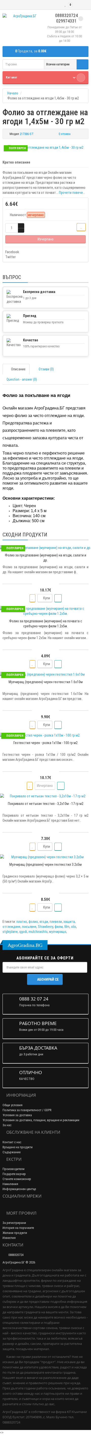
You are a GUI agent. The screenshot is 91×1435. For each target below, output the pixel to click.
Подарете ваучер (14, 1174)
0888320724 (66, 15)
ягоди (43, 922)
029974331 (66, 21)
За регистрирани (14, 1223)
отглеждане (11, 927)
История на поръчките (18, 1228)
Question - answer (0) (22, 379)
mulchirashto (38, 932)
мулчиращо (57, 932)
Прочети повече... (72, 193)
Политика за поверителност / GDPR (27, 1110)
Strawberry (45, 927)
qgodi (23, 932)
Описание (18, 369)
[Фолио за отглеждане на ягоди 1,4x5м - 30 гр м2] (45, 147)
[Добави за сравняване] (58, 598)
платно (21, 922)
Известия (9, 1238)
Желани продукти (15, 1233)
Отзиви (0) (46, 369)
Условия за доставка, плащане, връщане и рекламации (41, 1120)
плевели (56, 922)
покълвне (29, 927)
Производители (14, 1169)
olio (73, 927)
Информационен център (19, 1189)
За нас (7, 1125)
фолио (33, 922)
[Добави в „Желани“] (81, 227)
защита (69, 922)
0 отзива (65, 134)
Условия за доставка (17, 1115)
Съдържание (11, 1152)
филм (59, 927)
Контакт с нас (12, 1142)
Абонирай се (48, 979)
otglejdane (10, 932)
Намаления (10, 1184)
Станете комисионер (17, 1179)
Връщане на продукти (18, 1147)
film (67, 927)
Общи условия (12, 1105)
